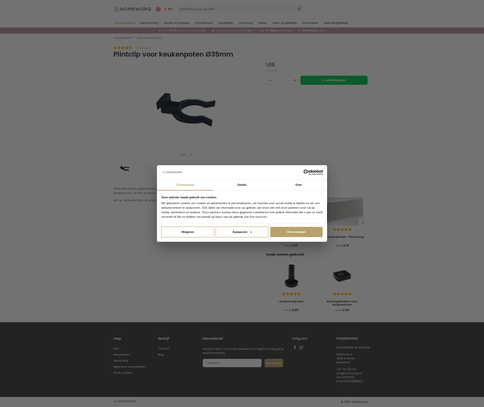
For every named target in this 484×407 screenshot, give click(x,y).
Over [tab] (299, 184)
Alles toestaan (296, 231)
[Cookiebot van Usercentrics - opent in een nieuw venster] (306, 172)
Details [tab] (242, 184)
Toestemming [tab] (185, 184)
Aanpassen (240, 231)
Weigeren (188, 231)
